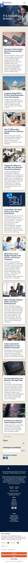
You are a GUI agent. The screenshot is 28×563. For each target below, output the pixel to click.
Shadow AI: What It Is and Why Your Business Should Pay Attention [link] (13, 167)
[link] (2, 5)
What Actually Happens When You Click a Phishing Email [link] (13, 302)
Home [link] (14, 499)
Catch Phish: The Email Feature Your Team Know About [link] (13, 211)
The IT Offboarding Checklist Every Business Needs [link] (13, 131)
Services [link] (14, 500)
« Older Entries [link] (7, 436)
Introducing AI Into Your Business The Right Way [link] (13, 379)
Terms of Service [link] (14, 518)
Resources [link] (14, 503)
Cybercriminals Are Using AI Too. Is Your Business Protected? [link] (12, 346)
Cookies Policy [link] (14, 517)
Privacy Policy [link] (14, 515)
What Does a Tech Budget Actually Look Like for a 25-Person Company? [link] (12, 256)
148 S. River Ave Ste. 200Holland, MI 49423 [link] (14, 494)
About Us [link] (14, 502)
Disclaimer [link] (14, 519)
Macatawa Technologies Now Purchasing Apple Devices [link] (13, 51)
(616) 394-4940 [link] (14, 491)
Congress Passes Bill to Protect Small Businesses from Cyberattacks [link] (13, 95)
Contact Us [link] (14, 505)
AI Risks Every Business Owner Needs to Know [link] (13, 421)
